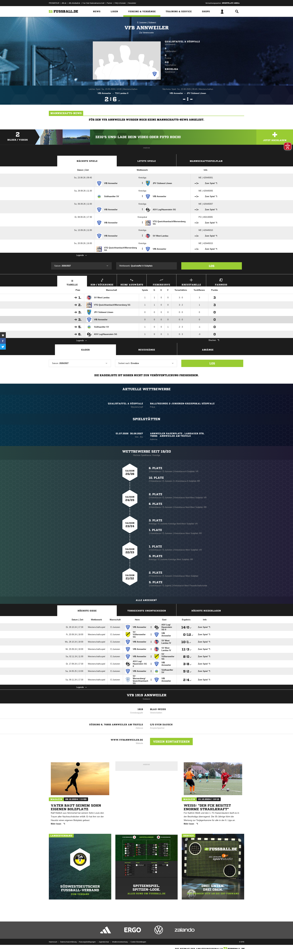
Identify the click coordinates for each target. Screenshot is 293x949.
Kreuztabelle (191, 285)
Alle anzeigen (145, 600)
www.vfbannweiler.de (127, 740)
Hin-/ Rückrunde (101, 285)
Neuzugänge (146, 350)
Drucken (212, 340)
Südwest (152, 22)
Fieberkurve (161, 285)
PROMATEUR (54, 3)
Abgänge (207, 350)
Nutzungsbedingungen (87, 942)
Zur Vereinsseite (146, 32)
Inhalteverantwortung (120, 942)
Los (211, 265)
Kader (85, 350)
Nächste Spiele (87, 161)
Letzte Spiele (146, 161)
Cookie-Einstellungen (138, 942)
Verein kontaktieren (171, 741)
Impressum (53, 942)
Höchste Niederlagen (206, 611)
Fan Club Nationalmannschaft (93, 3)
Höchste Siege (87, 611)
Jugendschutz (104, 942)
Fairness (221, 285)
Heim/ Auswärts (131, 285)
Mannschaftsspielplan (206, 161)
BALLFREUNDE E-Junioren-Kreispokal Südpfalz (182, 403)
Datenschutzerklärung (68, 942)
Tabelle (72, 285)
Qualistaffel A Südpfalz (182, 41)
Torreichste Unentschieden (146, 611)
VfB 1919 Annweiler (146, 695)
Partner (109, 3)
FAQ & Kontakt (120, 3)
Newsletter (132, 3)
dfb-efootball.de (74, 3)
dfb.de (64, 3)
